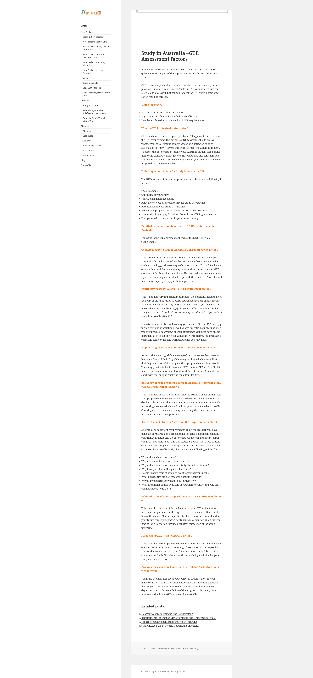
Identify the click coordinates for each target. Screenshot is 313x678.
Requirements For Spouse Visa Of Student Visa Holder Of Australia (178, 617)
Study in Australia (91, 105)
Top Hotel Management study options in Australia (169, 621)
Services (87, 140)
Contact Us (86, 165)
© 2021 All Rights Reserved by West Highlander (163, 671)
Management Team (92, 145)
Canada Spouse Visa (92, 87)
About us (87, 131)
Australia (85, 100)
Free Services (89, 150)
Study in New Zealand (93, 37)
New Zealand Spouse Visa (95, 41)
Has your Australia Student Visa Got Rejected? (167, 614)
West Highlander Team (169, 648)
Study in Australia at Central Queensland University (170, 625)
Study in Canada (90, 83)
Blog (83, 160)
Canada (84, 78)
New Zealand (87, 32)
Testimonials (89, 155)
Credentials (88, 135)
